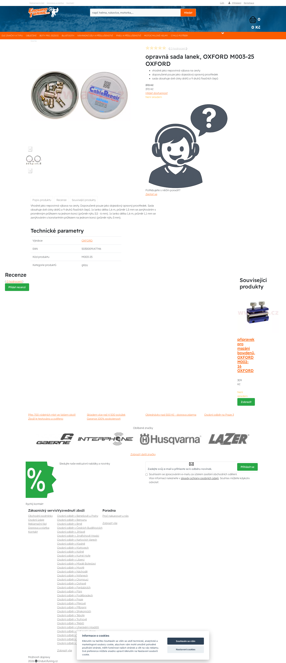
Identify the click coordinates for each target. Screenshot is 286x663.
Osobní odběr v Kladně (71, 543)
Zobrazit (246, 402)
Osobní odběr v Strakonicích (74, 611)
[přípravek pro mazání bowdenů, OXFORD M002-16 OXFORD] (258, 312)
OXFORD (87, 240)
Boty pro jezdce (49, 35)
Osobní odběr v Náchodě (72, 571)
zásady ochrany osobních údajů (200, 478)
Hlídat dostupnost (156, 93)
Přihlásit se (247, 467)
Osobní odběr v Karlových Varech (77, 539)
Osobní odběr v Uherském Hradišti (78, 627)
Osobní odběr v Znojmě (71, 643)
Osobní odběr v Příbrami (71, 607)
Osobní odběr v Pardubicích (74, 587)
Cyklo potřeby (179, 35)
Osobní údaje (36, 519)
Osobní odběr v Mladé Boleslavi (76, 563)
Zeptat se (151, 194)
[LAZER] (228, 439)
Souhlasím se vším (185, 641)
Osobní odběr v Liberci (71, 559)
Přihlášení (236, 2)
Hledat (188, 12)
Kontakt (70, 2)
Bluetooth (68, 35)
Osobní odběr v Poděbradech (75, 595)
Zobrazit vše (64, 650)
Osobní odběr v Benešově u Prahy (77, 515)
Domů (34, 40)
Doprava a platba (55, 2)
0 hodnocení (178, 48)
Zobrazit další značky (143, 454)
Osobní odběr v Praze (70, 599)
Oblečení (31, 35)
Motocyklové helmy (156, 35)
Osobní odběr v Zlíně (69, 639)
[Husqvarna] (170, 439)
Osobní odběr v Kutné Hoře (73, 555)
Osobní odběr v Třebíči (70, 623)
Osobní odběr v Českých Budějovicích (79, 527)
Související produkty (84, 200)
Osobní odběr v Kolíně (70, 551)
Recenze (61, 200)
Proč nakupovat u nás (115, 515)
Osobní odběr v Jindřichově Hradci (78, 535)
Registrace (249, 2)
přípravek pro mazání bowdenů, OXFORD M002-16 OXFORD (246, 355)
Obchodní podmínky (40, 515)
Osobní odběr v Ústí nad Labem (76, 631)
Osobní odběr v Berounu (72, 519)
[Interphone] (105, 439)
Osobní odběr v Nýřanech (72, 575)
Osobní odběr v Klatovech (73, 547)
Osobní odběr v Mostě (70, 567)
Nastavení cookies (185, 649)
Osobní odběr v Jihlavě (71, 531)
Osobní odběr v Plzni (69, 591)
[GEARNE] (55, 439)
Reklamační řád (36, 2)
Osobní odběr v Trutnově (72, 619)
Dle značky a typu (12, 35)
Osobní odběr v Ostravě (71, 583)
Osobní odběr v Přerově (71, 603)
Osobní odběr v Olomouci (72, 579)
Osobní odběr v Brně (69, 523)
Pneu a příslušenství (128, 35)
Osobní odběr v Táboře (71, 615)
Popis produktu (41, 200)
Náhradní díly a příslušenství (95, 35)
